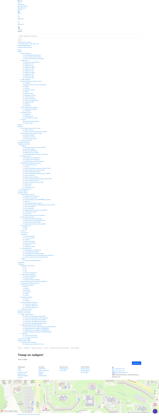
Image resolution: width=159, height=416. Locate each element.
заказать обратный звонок (25, 47)
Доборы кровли (43, 375)
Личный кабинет (85, 368)
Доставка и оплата (23, 6)
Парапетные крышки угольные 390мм (59, 348)
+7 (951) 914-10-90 (23, 44)
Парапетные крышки (37, 348)
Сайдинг (41, 374)
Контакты (20, 9)
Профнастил (42, 368)
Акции (19, 368)
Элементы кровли (22, 192)
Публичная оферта (23, 375)
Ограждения (21, 264)
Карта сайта (63, 370)
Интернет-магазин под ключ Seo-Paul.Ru (29, 414)
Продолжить (136, 363)
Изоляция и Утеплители (24, 312)
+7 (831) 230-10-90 (33, 44)
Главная (20, 348)
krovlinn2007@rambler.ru (24, 45)
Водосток (20, 126)
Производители (64, 368)
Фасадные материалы (24, 144)
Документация (22, 8)
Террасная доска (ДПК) (24, 340)
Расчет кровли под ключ (24, 42)
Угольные (46, 348)
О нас (19, 2)
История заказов (85, 370)
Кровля (20, 51)
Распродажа (21, 4)
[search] (20, 39)
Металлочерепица (44, 370)
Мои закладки (84, 372)
